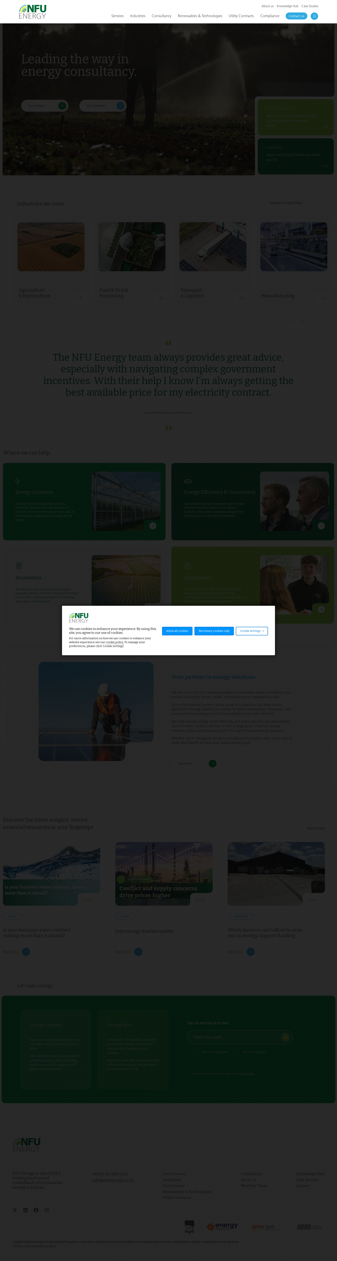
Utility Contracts (241, 16)
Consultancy (161, 16)
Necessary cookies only (214, 631)
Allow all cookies (177, 631)
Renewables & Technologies (200, 16)
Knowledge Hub (287, 6)
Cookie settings (250, 631)
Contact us (296, 16)
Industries (137, 16)
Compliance (269, 16)
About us (268, 6)
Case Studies (310, 6)
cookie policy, (115, 642)
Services (117, 16)
